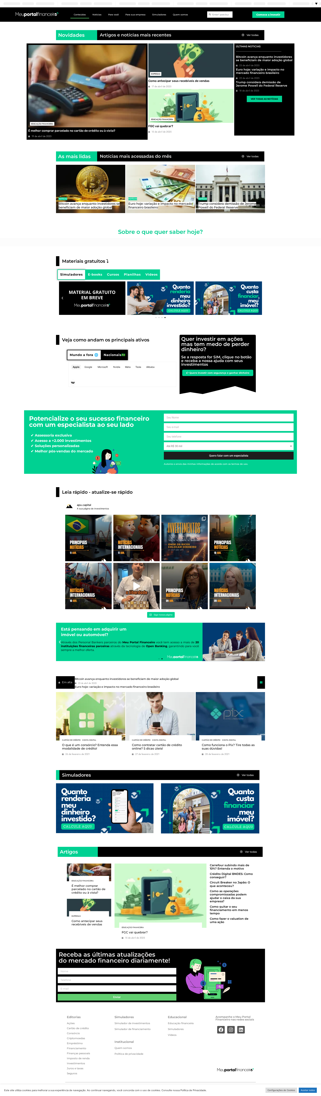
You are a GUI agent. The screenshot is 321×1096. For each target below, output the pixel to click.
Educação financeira (42, 124)
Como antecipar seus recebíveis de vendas (178, 81)
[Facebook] (221, 1029)
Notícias (96, 14)
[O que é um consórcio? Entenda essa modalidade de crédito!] (90, 716)
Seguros (72, 1073)
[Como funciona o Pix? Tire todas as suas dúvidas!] (230, 716)
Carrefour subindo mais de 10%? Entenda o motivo (229, 867)
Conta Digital (89, 740)
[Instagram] (231, 1029)
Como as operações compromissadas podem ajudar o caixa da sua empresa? (228, 896)
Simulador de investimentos (132, 1023)
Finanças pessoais (78, 1053)
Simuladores (159, 14)
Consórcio (73, 1033)
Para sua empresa (135, 14)
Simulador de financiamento (133, 1029)
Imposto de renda (78, 1058)
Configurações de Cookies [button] (281, 1090)
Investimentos (76, 1063)
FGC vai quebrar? (160, 126)
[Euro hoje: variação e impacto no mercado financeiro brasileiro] (160, 189)
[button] (62, 298)
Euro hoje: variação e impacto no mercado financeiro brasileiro (260, 71)
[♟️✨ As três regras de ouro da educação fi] (136, 586)
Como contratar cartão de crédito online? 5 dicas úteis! (157, 747)
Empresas (155, 74)
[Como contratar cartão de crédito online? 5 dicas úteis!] (160, 716)
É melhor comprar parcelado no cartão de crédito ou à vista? (71, 131)
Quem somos (180, 14)
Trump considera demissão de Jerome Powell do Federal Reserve (261, 84)
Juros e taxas (75, 1068)
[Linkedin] (241, 1029)
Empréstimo (75, 1043)
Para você (113, 14)
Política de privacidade (129, 1053)
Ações (71, 1023)
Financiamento (76, 1048)
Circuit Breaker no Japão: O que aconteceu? (230, 884)
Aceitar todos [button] (308, 1090)
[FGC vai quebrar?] (191, 106)
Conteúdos (80, 14)
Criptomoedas (76, 1038)
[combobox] (219, 14)
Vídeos (172, 1035)
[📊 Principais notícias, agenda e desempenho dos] (136, 538)
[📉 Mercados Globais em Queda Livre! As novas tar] (232, 586)
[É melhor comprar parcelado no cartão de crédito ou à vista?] (87, 86)
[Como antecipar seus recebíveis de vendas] (191, 60)
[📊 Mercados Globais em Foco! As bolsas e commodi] (88, 586)
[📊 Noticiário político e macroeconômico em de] (88, 538)
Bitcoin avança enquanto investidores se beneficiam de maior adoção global (264, 58)
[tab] (71, 274)
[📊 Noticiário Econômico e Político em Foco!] (184, 586)
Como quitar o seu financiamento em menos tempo (229, 910)
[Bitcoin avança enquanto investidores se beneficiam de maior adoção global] (90, 189)
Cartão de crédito (71, 740)
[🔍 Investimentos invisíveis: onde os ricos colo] (184, 538)
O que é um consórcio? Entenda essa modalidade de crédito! (90, 747)
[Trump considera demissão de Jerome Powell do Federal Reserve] (230, 189)
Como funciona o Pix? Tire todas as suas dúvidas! (228, 747)
